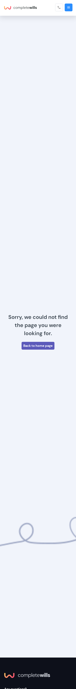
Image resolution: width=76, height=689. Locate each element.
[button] (68, 7)
